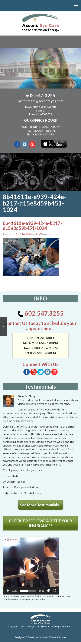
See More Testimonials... (40, 505)
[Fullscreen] (54, 591)
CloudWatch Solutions (54, 637)
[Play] (8, 591)
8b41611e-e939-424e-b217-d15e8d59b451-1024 (32, 225)
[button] (31, 566)
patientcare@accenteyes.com (40, 101)
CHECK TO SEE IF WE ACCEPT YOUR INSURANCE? (40, 523)
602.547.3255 (44, 313)
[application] (31, 566)
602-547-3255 (40, 95)
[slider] (28, 591)
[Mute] (48, 591)
